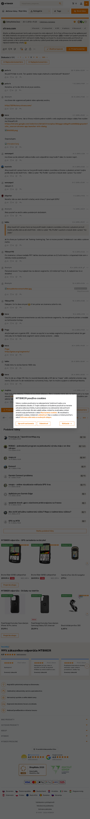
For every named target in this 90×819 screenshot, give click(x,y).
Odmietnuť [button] (43, 424)
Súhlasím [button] (67, 423)
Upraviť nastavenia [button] (26, 424)
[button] (42, 415)
